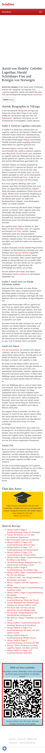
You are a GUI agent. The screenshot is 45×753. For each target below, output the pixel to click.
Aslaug (26, 140)
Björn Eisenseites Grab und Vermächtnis (23, 540)
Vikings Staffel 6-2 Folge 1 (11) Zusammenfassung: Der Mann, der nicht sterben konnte (23, 630)
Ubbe (35, 191)
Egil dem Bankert (22, 253)
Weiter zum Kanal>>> (22, 516)
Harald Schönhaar (34, 94)
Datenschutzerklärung (27, 743)
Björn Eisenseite (17, 229)
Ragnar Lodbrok (17, 148)
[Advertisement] (22, 39)
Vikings (21, 111)
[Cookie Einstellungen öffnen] (4, 750)
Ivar (33, 172)
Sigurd (4, 194)
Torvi (25, 177)
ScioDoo (6, 12)
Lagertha (5, 92)
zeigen (11, 100)
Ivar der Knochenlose (10, 350)
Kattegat (20, 180)
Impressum (14, 743)
